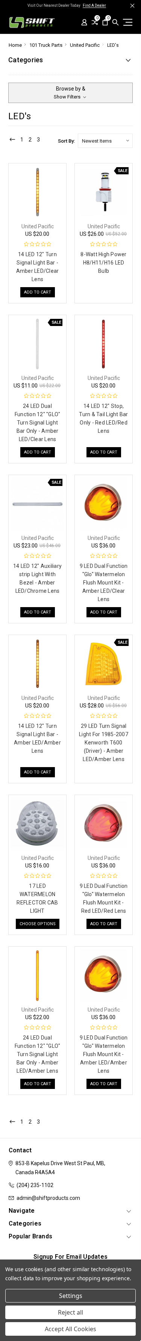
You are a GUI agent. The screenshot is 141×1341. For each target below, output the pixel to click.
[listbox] (105, 141)
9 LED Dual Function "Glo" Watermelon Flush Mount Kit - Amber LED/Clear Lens (104, 582)
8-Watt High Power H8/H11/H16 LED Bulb (103, 262)
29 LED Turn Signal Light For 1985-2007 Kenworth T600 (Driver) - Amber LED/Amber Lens (103, 742)
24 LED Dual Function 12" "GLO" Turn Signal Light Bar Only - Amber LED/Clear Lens (38, 422)
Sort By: (66, 141)
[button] (70, 93)
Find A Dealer (94, 5)
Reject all (70, 1312)
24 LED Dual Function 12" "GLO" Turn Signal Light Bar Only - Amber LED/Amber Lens (38, 1054)
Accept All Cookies (70, 1329)
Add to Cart (37, 292)
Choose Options (38, 923)
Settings (70, 1296)
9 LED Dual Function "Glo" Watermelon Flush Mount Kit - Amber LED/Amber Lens (104, 1054)
